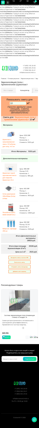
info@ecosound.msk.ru (28, 72)
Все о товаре (8, 90)
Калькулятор (24, 90)
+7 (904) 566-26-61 (29, 70)
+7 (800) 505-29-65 (29, 68)
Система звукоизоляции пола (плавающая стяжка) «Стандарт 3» (19, 316)
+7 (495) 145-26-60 (29, 66)
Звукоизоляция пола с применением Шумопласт (20, 118)
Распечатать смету (19, 262)
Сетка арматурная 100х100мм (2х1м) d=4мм (9, 196)
